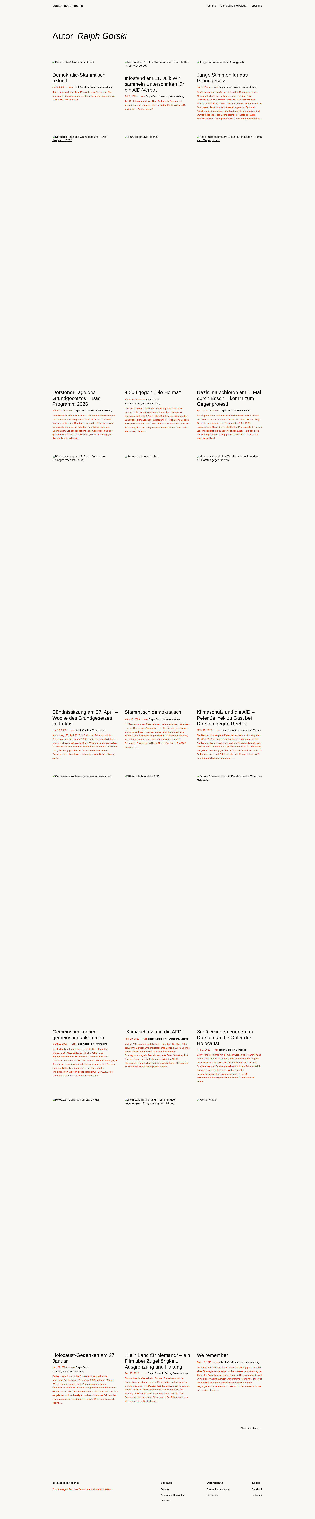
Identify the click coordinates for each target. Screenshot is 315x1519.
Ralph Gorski (80, 87)
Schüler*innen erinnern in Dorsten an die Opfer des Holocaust (225, 1037)
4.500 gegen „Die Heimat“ (153, 392)
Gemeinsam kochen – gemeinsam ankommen (78, 1034)
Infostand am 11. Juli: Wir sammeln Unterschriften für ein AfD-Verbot (154, 84)
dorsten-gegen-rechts (67, 5)
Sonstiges (140, 403)
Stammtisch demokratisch (153, 712)
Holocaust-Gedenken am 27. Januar (84, 1358)
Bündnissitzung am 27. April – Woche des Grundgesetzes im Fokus (85, 717)
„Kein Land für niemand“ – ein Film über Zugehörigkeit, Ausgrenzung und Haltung (157, 1361)
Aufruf (93, 87)
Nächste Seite (251, 1428)
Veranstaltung (105, 87)
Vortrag (257, 730)
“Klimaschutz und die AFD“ (154, 1031)
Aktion (165, 96)
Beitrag (168, 1373)
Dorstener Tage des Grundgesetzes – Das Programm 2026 (76, 398)
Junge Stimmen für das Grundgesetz (222, 77)
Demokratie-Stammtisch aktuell (78, 77)
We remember (212, 1355)
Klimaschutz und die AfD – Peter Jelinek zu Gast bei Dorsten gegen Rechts (226, 717)
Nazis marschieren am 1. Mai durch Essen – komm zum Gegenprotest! (229, 398)
